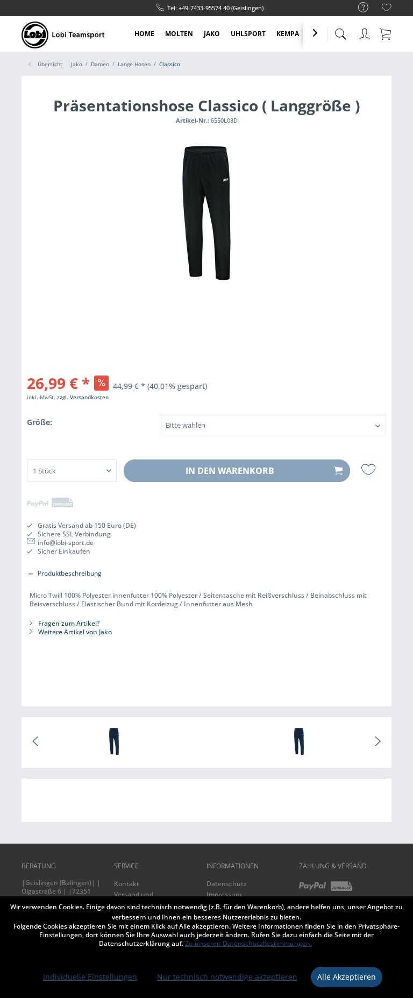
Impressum (223, 894)
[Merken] (370, 469)
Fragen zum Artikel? (68, 623)
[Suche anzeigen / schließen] (340, 31)
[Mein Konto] (364, 32)
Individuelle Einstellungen (90, 977)
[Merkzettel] (386, 9)
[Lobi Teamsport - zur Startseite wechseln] (63, 35)
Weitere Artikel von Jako (74, 631)
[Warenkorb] (386, 33)
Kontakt (126, 883)
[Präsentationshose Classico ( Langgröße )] (114, 742)
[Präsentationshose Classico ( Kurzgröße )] (298, 742)
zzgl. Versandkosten (83, 397)
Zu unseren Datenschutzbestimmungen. (248, 943)
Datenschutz (226, 883)
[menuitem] (357, 8)
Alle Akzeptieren (346, 977)
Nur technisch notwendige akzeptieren (227, 977)
